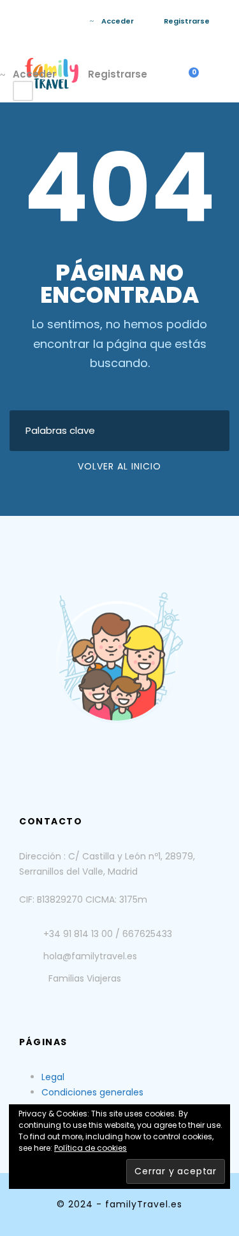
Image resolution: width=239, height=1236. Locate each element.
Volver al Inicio (119, 466)
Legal (52, 1077)
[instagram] (71, 21)
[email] (33, 21)
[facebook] (52, 21)
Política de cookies (90, 1147)
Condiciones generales (92, 1092)
